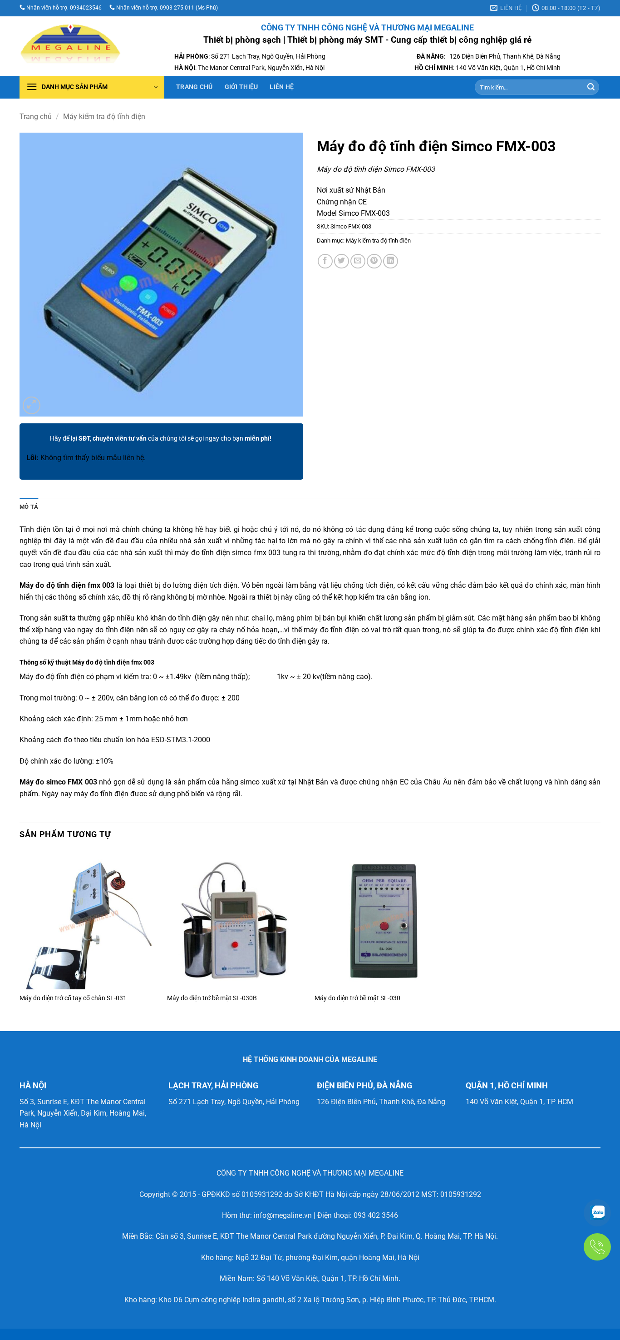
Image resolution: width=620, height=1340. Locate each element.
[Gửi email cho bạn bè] (357, 261)
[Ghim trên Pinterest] (374, 261)
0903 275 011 (176, 8)
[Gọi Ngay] (597, 1247)
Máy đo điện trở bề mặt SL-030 (357, 998)
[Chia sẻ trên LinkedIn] (390, 261)
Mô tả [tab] (29, 506)
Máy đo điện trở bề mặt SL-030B (212, 998)
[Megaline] (70, 46)
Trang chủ (194, 87)
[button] (92, 87)
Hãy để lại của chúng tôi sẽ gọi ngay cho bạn (160, 438)
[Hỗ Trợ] (597, 1212)
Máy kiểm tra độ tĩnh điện (104, 116)
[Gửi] (591, 87)
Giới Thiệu (241, 87)
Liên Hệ (282, 87)
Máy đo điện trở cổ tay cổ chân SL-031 (73, 998)
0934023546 (86, 8)
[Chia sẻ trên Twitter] (341, 261)
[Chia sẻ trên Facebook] (325, 261)
